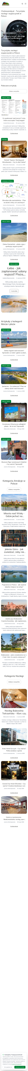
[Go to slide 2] (23, 44)
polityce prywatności (16, 1064)
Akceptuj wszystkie (20, 1067)
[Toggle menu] (25, 3)
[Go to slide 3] (24, 44)
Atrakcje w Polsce (7, 181)
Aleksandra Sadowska (9, 41)
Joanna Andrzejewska (8, 205)
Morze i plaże (6, 97)
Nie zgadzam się (8, 1067)
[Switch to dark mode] (22, 3)
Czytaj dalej (14, 291)
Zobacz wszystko (14, 91)
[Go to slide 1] (21, 44)
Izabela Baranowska (9, 123)
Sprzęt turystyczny (9, 33)
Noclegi (4, 139)
